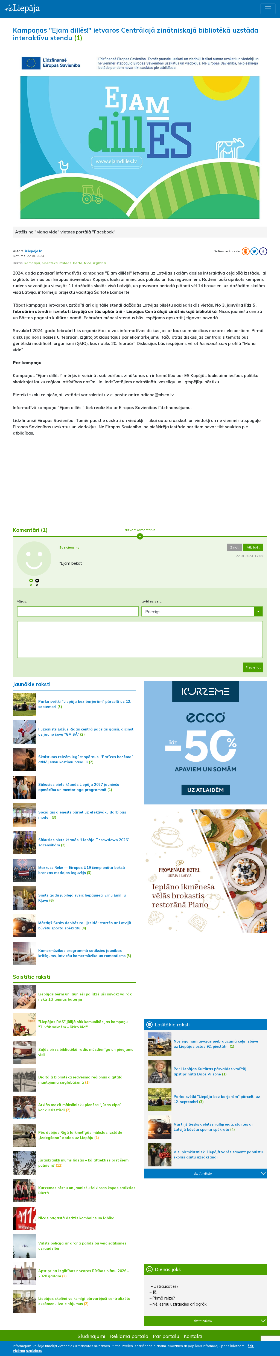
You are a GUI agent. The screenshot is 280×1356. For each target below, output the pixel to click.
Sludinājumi (91, 1336)
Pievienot (253, 667)
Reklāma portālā (129, 1336)
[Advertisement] (140, 479)
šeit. (251, 1346)
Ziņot (234, 547)
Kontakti (193, 1336)
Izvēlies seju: (151, 601)
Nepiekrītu (34, 1351)
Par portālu (166, 1336)
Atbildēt (253, 547)
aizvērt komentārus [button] (140, 530)
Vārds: (22, 601)
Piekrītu (19, 1351)
